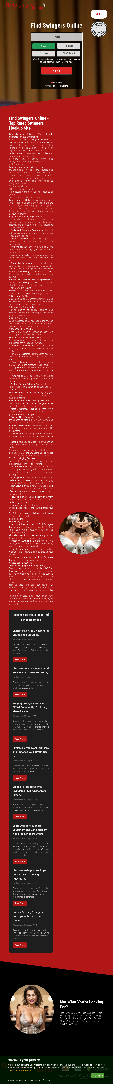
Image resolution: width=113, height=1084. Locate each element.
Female (69, 45)
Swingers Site (76, 1015)
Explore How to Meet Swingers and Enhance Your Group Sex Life (31, 752)
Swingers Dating (92, 1015)
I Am (56, 36)
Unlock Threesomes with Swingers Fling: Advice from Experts (29, 791)
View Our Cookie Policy (19, 1070)
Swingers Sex (86, 1018)
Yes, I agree (97, 1075)
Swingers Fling (73, 1021)
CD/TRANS (69, 53)
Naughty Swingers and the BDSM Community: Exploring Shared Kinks (30, 707)
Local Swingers (88, 1013)
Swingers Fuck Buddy (92, 1021)
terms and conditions (60, 86)
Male (44, 46)
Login (99, 14)
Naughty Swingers (68, 1024)
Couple (44, 53)
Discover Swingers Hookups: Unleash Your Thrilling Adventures (30, 874)
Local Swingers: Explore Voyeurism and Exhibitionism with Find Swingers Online (30, 829)
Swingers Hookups (69, 1018)
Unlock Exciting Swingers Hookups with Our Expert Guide (28, 916)
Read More (20, 659)
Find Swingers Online (70, 1013)
